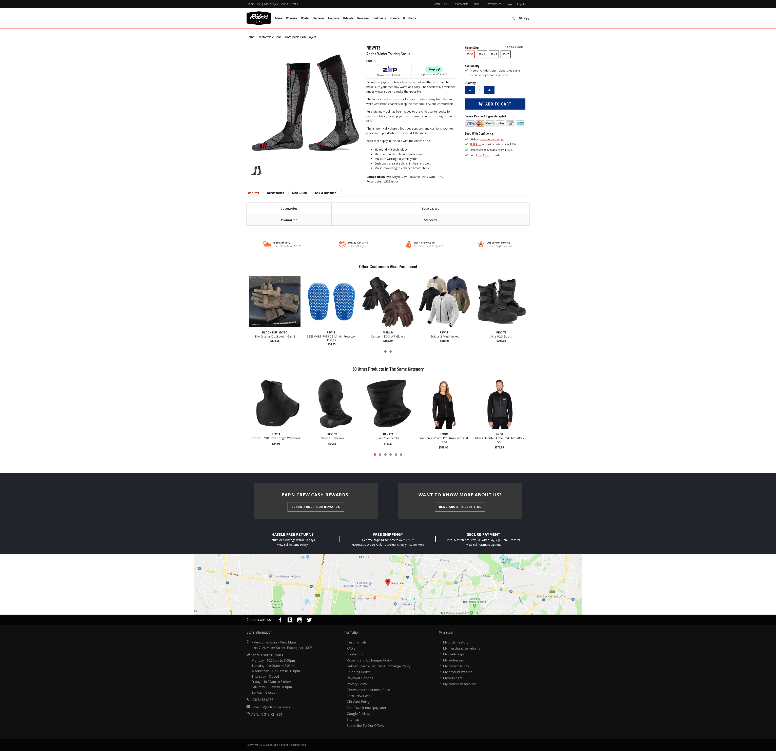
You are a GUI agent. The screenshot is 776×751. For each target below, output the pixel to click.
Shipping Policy (358, 672)
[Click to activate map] (388, 584)
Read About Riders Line (460, 507)
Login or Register (516, 4)
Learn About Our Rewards (316, 507)
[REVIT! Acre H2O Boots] (501, 301)
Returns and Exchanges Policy (369, 660)
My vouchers (452, 678)
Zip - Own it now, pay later (366, 708)
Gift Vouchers (493, 4)
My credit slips (454, 654)
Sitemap (353, 719)
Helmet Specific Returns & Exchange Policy (378, 666)
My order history (455, 642)
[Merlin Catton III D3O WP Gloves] (388, 301)
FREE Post (476, 144)
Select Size (472, 47)
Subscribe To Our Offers (365, 725)
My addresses (453, 660)
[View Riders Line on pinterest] (290, 620)
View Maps (288, 642)
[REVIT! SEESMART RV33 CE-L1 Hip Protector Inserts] (331, 301)
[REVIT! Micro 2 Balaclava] (332, 404)
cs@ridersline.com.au (276, 707)
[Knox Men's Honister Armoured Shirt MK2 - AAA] (499, 404)
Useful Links (440, 4)
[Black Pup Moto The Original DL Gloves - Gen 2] (274, 301)
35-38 (470, 54)
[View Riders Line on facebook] (280, 620)
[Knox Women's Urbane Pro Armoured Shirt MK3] (444, 404)
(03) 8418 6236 (262, 699)
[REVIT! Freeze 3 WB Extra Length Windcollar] (276, 404)
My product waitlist (457, 672)
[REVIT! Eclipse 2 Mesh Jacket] (444, 301)
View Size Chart (514, 46)
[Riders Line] (259, 13)
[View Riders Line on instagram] (299, 620)
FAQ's (351, 648)
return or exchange (492, 139)
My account (446, 632)
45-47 (505, 54)
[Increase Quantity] (489, 90)
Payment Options (360, 678)
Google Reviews (359, 713)
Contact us (355, 654)
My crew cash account (459, 684)
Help (477, 4)
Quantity (470, 83)
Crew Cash (482, 155)
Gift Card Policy (358, 701)
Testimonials (460, 4)
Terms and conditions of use (368, 690)
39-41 (482, 54)
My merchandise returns (461, 648)
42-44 (493, 54)
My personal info (456, 666)
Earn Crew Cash (359, 696)
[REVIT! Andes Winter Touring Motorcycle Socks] (256, 170)
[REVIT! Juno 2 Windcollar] (388, 404)
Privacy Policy (357, 684)
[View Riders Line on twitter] (309, 620)
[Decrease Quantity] (470, 90)
